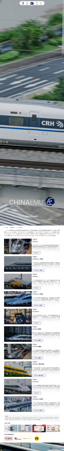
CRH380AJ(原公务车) (38, 364)
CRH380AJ (36, 288)
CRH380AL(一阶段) (37, 259)
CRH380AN (36, 393)
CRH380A (36, 252)
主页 (7, 227)
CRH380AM (36, 323)
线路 (27, 4)
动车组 (23, 4)
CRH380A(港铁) (36, 346)
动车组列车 (12, 227)
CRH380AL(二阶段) (37, 294)
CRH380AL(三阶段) (37, 399)
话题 (41, 4)
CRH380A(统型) (36, 329)
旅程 (37, 4)
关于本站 (38, 419)
